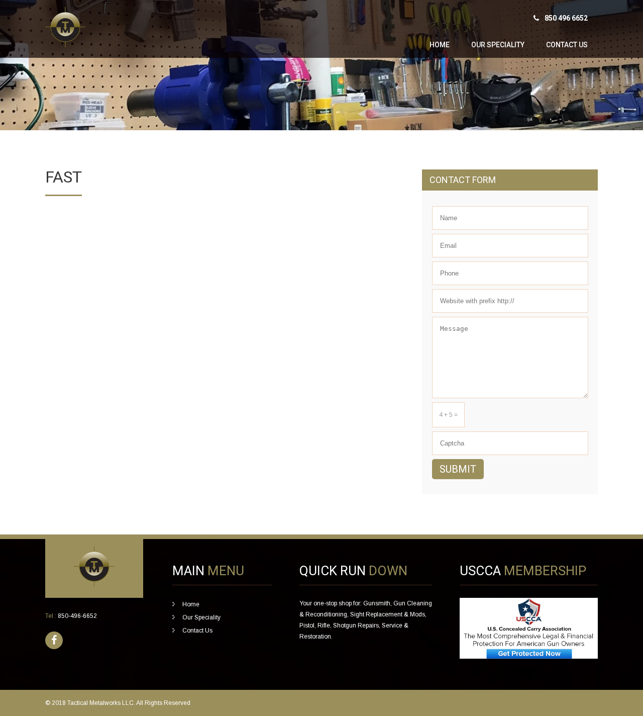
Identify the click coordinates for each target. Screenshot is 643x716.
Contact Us (567, 45)
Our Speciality (497, 45)
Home (440, 45)
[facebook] (54, 640)
